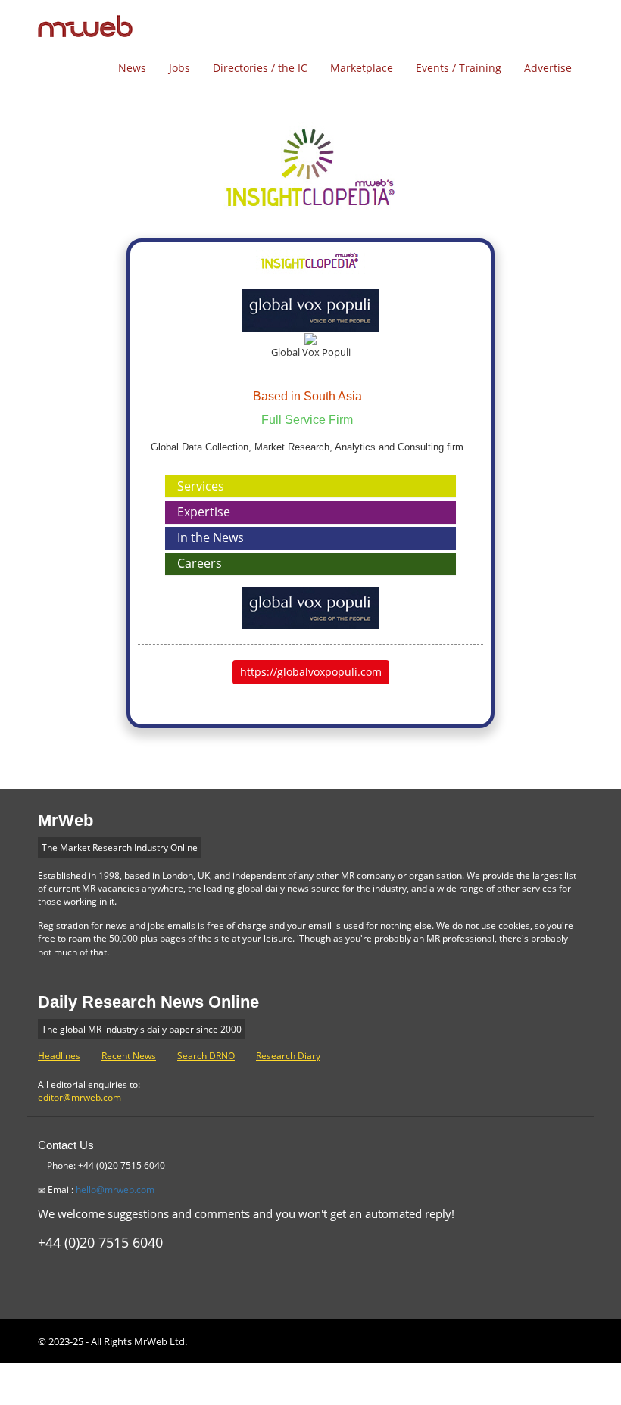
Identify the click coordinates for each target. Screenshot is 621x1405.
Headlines (59, 1055)
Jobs (179, 68)
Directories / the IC (260, 68)
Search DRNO (206, 1055)
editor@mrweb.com (79, 1097)
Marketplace (361, 68)
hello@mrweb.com (115, 1189)
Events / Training (458, 68)
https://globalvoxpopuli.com (311, 672)
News (132, 68)
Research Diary (288, 1055)
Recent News (128, 1055)
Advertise (548, 68)
